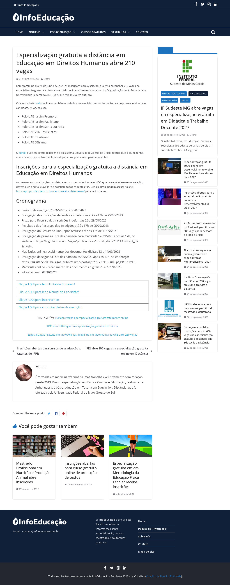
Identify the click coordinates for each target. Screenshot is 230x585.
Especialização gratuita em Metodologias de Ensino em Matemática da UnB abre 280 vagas (82, 334)
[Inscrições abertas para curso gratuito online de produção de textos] (82, 437)
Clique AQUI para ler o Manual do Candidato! (49, 292)
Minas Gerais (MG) (198, 93)
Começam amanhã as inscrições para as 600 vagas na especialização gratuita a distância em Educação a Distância (198, 335)
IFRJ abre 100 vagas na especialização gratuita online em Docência (117, 351)
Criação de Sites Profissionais (163, 576)
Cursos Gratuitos (93, 32)
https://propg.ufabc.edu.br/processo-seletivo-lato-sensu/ (50, 191)
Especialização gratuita (173, 93)
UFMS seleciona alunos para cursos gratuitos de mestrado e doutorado (198, 308)
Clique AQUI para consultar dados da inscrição (50, 307)
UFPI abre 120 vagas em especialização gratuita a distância (82, 326)
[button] (42, 32)
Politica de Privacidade (152, 528)
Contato (142, 32)
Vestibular (118, 32)
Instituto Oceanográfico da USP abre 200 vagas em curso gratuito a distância (198, 283)
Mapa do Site (146, 551)
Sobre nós (144, 536)
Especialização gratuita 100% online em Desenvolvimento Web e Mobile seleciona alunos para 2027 (198, 169)
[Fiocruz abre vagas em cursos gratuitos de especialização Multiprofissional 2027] (169, 258)
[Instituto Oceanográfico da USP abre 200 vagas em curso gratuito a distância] (169, 285)
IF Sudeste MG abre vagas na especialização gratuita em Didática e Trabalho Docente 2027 (187, 117)
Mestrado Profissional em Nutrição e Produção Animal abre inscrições (33, 472)
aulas (39, 103)
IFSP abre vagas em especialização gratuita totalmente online (91, 318)
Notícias (34, 32)
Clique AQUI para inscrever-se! (39, 300)
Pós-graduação (61, 32)
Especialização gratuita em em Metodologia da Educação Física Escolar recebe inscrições (126, 475)
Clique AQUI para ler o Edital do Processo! (47, 284)
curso (22, 152)
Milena (47, 78)
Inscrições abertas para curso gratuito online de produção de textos (81, 470)
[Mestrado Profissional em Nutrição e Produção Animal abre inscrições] (34, 437)
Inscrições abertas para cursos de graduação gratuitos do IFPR (48, 351)
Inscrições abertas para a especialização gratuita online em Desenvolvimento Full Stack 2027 (199, 200)
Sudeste (185, 100)
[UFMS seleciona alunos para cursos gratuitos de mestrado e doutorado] (169, 310)
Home (19, 32)
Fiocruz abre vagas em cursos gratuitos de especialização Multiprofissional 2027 (197, 256)
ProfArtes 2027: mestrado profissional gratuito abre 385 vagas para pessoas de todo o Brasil (199, 229)
